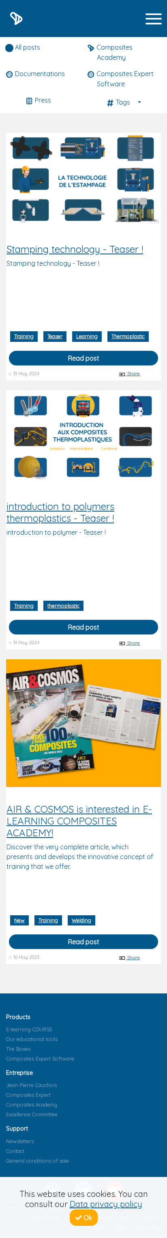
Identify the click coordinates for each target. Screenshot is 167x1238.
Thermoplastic (128, 336)
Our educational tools (32, 1039)
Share (133, 373)
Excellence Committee (32, 1114)
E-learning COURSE (29, 1029)
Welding (81, 920)
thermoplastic (63, 605)
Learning (87, 336)
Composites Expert (28, 1094)
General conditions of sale (37, 1160)
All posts (26, 47)
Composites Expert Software (40, 1058)
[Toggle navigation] (153, 19)
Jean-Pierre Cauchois (31, 1085)
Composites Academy (31, 1104)
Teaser (54, 336)
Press (42, 100)
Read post (83, 358)
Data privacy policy (106, 1204)
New (19, 920)
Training (24, 336)
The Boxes (18, 1049)
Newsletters (20, 1141)
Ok (87, 1218)
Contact (15, 1151)
